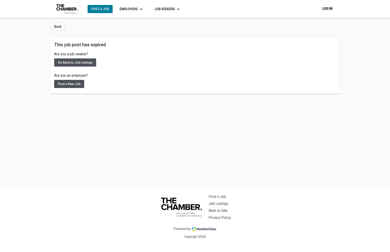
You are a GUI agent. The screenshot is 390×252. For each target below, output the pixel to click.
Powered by (182, 229)
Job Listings (218, 203)
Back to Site (218, 210)
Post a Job (217, 196)
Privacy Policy (220, 217)
